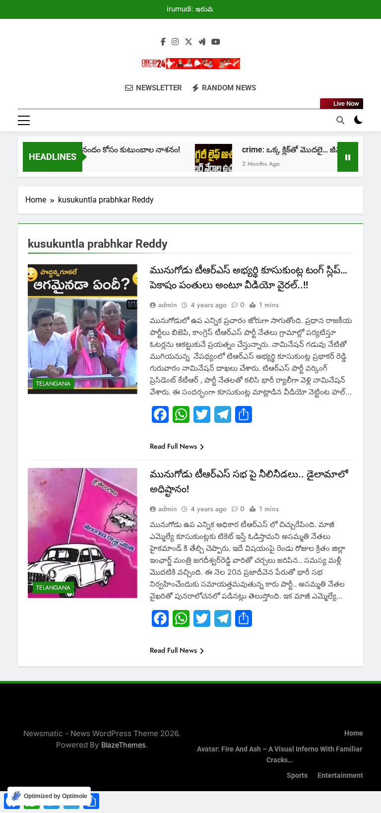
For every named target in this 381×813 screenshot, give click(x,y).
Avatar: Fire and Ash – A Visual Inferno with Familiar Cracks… (279, 754)
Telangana (53, 383)
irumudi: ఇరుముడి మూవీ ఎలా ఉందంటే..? (195, 9)
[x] (188, 42)
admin (167, 305)
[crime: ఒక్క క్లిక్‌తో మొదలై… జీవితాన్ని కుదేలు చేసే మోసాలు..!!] (203, 162)
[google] (201, 42)
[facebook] (163, 42)
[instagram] (175, 42)
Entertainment (340, 775)
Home (353, 733)
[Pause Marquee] (347, 157)
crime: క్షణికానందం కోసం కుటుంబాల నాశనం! (100, 149)
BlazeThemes (123, 745)
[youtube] (215, 42)
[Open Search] (340, 120)
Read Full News (173, 446)
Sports (297, 775)
